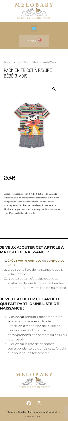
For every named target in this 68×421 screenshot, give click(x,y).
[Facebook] (28, 403)
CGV (38, 416)
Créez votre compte (24, 260)
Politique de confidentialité (44, 412)
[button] (34, 28)
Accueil (8, 62)
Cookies (30, 416)
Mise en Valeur (22, 62)
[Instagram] (39, 403)
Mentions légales (16, 412)
